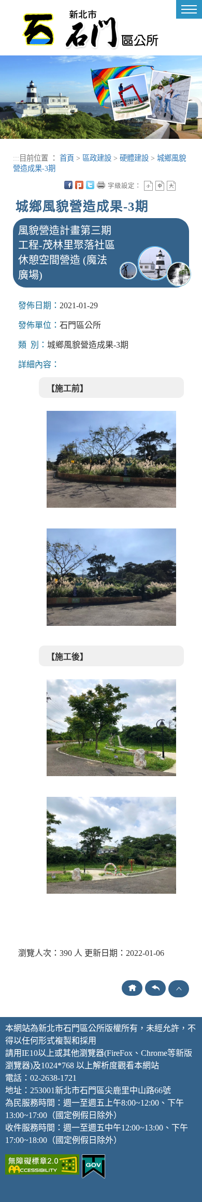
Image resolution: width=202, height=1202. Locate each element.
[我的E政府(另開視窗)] (93, 1165)
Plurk (79, 185)
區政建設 (96, 158)
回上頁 (155, 988)
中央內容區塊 (182, 185)
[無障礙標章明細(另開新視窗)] (42, 1163)
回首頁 (132, 988)
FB (68, 185)
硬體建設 (134, 158)
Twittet (90, 185)
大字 (171, 186)
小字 (148, 186)
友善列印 (101, 185)
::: (16, 158)
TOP (178, 988)
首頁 (67, 158)
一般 (159, 186)
